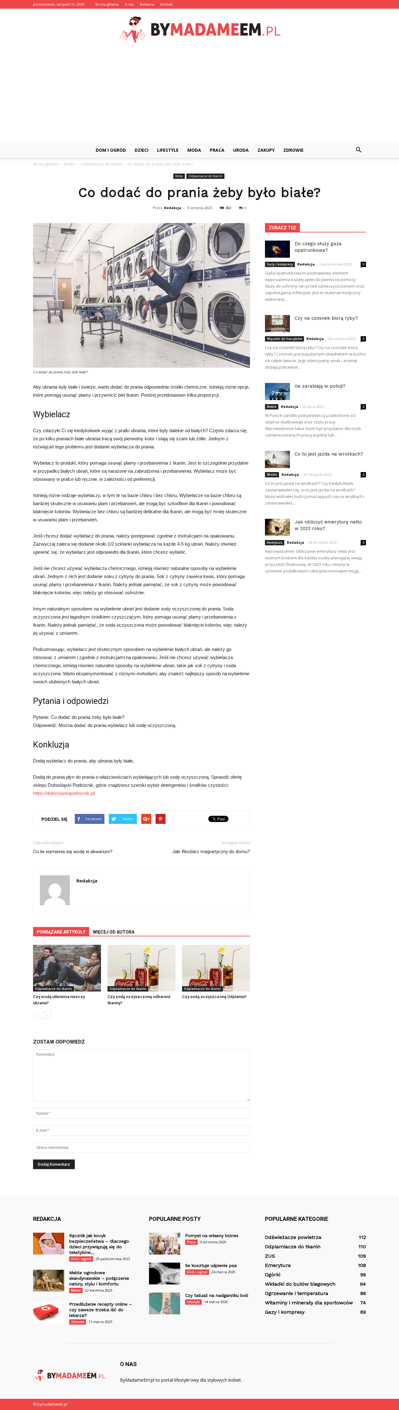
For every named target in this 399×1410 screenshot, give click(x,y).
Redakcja (172, 207)
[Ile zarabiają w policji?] (277, 391)
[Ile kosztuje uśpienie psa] (164, 1273)
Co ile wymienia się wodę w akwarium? (73, 851)
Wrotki (272, 474)
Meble (271, 406)
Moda (194, 150)
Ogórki (272, 1275)
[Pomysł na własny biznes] (164, 1244)
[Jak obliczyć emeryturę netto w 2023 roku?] (277, 527)
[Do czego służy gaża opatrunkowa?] (277, 249)
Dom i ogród (111, 150)
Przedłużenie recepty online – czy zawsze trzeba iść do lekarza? (100, 1310)
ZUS (270, 1256)
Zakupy (266, 150)
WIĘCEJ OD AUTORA (113, 932)
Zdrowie (293, 150)
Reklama (147, 4)
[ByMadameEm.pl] (199, 29)
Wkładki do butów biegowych (300, 1284)
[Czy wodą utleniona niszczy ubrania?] (67, 968)
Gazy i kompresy (280, 264)
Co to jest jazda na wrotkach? (329, 454)
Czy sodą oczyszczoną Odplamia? (214, 996)
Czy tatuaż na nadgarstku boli (216, 1295)
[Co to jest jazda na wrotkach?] (277, 459)
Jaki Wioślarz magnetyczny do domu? (211, 851)
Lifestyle (168, 150)
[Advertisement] (199, 96)
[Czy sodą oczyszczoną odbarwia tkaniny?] (141, 968)
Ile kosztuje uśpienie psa (211, 1265)
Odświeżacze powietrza (293, 1237)
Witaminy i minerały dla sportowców (309, 1303)
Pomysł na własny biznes (211, 1235)
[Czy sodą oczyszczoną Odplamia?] (216, 968)
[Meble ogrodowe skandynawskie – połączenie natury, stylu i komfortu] (48, 1281)
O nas (129, 4)
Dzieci (141, 150)
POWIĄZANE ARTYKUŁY (61, 932)
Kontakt (166, 4)
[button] (358, 150)
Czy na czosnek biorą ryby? (326, 318)
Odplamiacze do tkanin (205, 176)
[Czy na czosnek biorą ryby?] (277, 323)
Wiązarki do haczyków (284, 339)
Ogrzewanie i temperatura (296, 1293)
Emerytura (274, 542)
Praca (217, 150)
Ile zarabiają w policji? (320, 386)
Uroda (241, 150)
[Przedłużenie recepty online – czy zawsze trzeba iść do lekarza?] (48, 1312)
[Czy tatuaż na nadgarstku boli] (164, 1303)
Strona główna (107, 4)
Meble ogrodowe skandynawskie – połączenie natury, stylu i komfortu (99, 1278)
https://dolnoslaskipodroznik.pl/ (64, 793)
